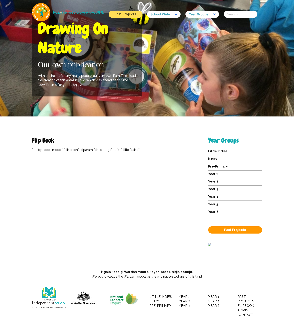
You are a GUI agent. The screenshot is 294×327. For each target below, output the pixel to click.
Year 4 (213, 197)
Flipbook (246, 306)
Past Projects (125, 14)
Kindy (212, 159)
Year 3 (213, 189)
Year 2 (213, 181)
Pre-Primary (218, 166)
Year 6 (213, 212)
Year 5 (213, 204)
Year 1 (213, 174)
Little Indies (218, 151)
